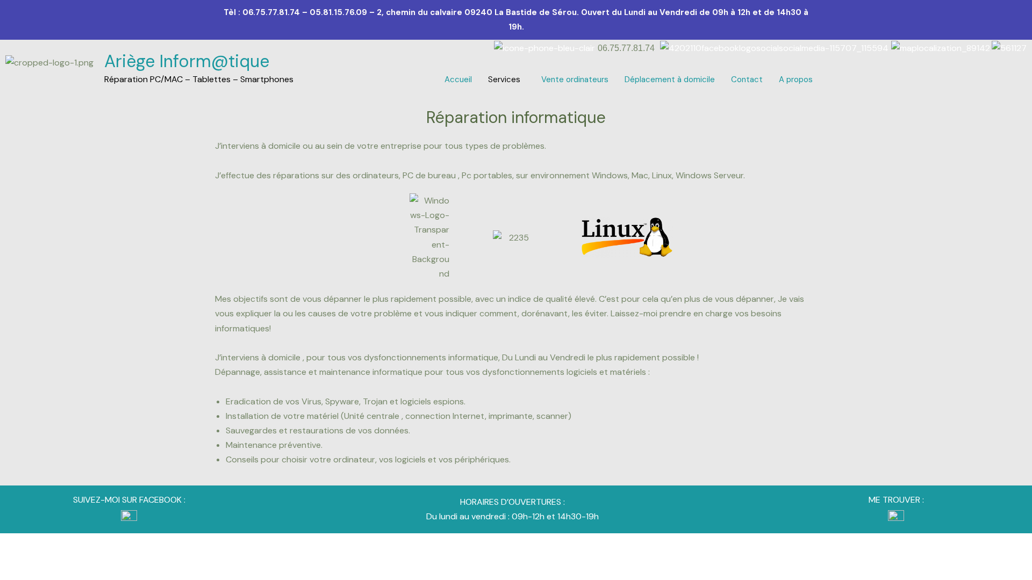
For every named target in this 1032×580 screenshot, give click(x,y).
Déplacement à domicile (670, 79)
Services (504, 79)
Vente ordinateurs (574, 79)
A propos (796, 79)
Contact (747, 79)
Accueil (458, 79)
